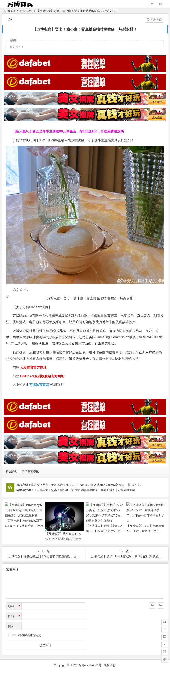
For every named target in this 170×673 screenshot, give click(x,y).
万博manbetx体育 (89, 665)
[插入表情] (152, 605)
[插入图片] (161, 605)
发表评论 (155, 19)
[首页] (164, 622)
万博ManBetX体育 (106, 484)
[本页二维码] (164, 659)
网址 (11, 626)
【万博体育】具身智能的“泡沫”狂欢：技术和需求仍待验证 (63, 539)
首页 (10, 10)
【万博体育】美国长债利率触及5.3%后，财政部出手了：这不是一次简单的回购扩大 (145, 531)
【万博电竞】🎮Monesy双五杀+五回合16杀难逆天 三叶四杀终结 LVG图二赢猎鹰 (24, 526)
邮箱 (14, 616)
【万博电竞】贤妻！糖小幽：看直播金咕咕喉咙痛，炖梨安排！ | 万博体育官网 (84, 490)
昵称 (14, 606)
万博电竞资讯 (24, 10)
